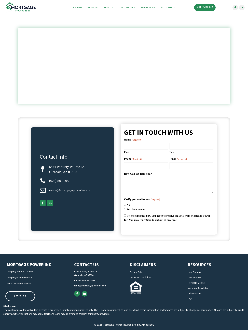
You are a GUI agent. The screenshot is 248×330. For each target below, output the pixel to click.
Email (178, 158)
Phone (133, 158)
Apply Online (205, 7)
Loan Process (194, 277)
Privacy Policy (137, 272)
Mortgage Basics (196, 283)
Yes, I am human (136, 209)
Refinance (93, 7)
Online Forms (194, 293)
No (128, 205)
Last (172, 152)
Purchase (77, 7)
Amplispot (148, 324)
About (107, 7)
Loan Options (125, 7)
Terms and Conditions (140, 277)
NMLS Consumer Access (19, 283)
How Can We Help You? (138, 173)
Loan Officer (147, 7)
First (126, 152)
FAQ (190, 298)
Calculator (166, 7)
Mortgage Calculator (198, 288)
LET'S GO (20, 296)
